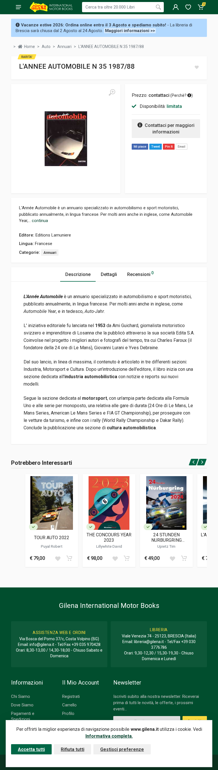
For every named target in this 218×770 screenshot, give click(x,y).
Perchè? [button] (179, 95)
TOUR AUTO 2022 (51, 537)
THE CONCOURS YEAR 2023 (109, 537)
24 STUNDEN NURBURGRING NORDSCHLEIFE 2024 (166, 537)
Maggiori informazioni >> (130, 30)
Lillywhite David (109, 546)
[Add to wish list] (57, 558)
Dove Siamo (22, 705)
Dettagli (109, 274)
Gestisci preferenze (122, 749)
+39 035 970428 (86, 644)
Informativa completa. (109, 736)
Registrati (71, 696)
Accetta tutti (31, 749)
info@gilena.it (42, 644)
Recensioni (140, 274)
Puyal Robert (51, 546)
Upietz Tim (166, 546)
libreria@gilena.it (149, 641)
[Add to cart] (69, 558)
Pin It (169, 146)
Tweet (155, 146)
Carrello (69, 705)
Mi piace (140, 146)
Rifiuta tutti (72, 749)
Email (181, 146)
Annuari (49, 252)
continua (40, 220)
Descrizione (78, 274)
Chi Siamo (20, 696)
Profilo (68, 713)
